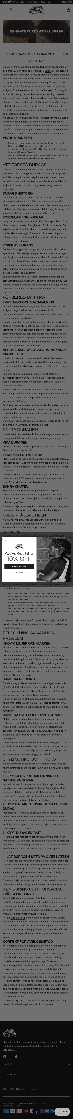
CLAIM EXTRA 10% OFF (19, 566)
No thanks (19, 572)
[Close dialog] (4, 539)
